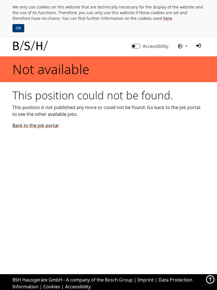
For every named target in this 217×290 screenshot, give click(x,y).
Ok (18, 28)
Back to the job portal (35, 125)
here (167, 18)
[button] (198, 45)
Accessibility (155, 46)
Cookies (51, 286)
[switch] (135, 46)
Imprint (146, 280)
